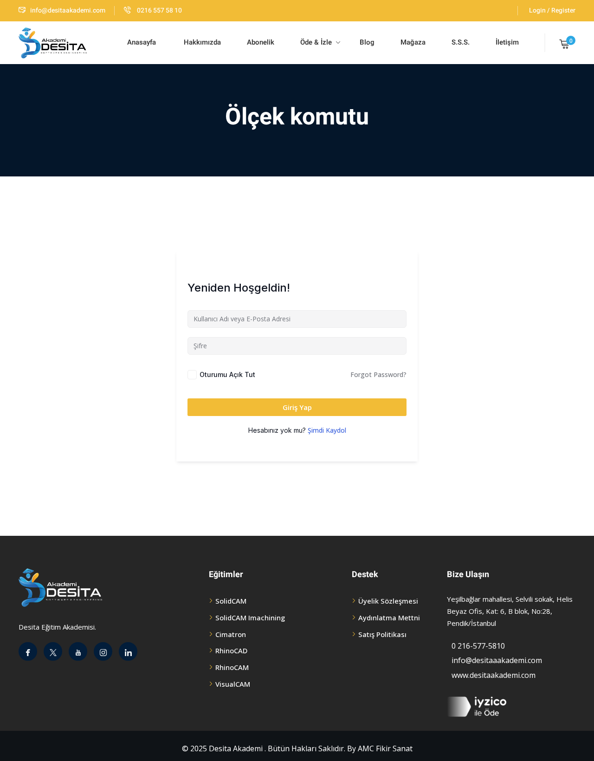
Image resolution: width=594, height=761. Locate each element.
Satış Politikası (382, 634)
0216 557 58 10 (159, 10)
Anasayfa (141, 42)
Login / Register (552, 10)
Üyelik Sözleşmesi (388, 600)
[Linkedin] (128, 651)
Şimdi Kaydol (327, 430)
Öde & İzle (316, 42)
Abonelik (260, 42)
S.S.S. (461, 42)
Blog (366, 42)
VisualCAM (232, 684)
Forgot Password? (378, 374)
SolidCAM (230, 600)
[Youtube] (78, 651)
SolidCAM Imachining (250, 617)
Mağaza (413, 42)
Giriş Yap (297, 407)
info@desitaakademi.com (67, 10)
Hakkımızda (201, 42)
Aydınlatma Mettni (389, 617)
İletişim (507, 42)
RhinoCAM (232, 667)
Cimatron (230, 634)
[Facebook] (28, 651)
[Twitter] (53, 651)
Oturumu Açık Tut (227, 374)
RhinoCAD (231, 650)
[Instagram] (103, 651)
